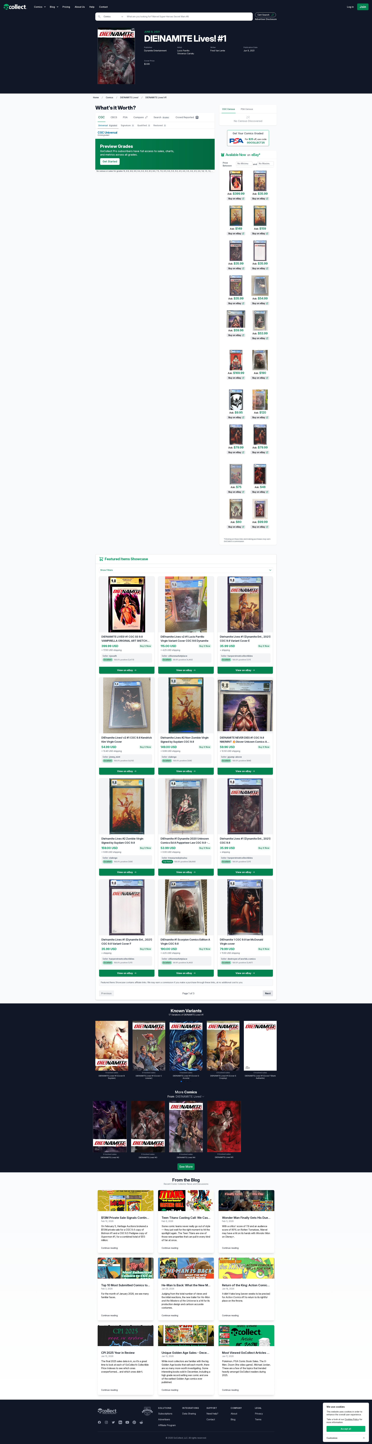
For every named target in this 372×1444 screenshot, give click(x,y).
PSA (125, 117)
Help (91, 6)
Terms (258, 1419)
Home (96, 97)
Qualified (143, 125)
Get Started (110, 161)
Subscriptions (165, 1413)
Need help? (212, 1413)
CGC (101, 117)
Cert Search (263, 15)
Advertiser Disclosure (266, 19)
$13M (104, 1229)
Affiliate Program (167, 1425)
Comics (109, 97)
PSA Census (247, 109)
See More (186, 1166)
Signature (127, 125)
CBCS (114, 117)
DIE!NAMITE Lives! (129, 97)
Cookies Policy (352, 1419)
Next (268, 993)
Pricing (66, 6)
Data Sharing (189, 1413)
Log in (350, 6)
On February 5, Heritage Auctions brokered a (124, 1226)
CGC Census (228, 109)
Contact (103, 6)
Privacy (259, 1413)
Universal (107, 125)
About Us (80, 6)
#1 (107, 1233)
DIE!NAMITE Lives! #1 (156, 97)
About (234, 1413)
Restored (159, 125)
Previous (106, 993)
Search (161, 117)
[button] (181, 1081)
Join (363, 7)
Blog (233, 1419)
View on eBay (125, 670)
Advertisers (164, 1419)
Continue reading (109, 1248)
